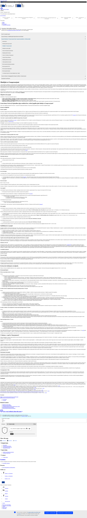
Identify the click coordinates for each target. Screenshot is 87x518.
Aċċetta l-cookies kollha (50, 512)
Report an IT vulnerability (6, 504)
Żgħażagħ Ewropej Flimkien (7, 405)
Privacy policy (4, 507)
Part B (3, 23)
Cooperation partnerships (6, 24)
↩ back (59, 385)
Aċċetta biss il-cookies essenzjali (65, 512)
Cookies (3, 506)
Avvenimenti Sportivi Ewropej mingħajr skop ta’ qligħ (11, 406)
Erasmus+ (3, 459)
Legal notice (4, 508)
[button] (3, 440)
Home (3, 22)
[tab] (3, 424)
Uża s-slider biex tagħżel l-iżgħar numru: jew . (20, 428)
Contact (3, 503)
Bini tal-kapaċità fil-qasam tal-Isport (8, 407)
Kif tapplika (5, 445)
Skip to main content (3, 0)
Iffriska (34, 424)
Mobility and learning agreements (8, 452)
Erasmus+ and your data (7, 446)
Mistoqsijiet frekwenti (6, 447)
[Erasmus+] (12, 6)
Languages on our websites (6, 505)
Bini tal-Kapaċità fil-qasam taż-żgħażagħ (8, 408)
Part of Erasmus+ (3, 15)
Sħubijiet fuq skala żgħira (6, 404)
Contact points (5, 457)
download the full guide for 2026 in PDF (14, 30)
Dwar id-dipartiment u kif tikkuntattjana (8, 467)
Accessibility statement (6, 463)
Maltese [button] (6, 9)
